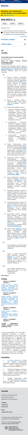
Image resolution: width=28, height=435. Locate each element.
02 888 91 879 (4, 404)
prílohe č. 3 (10, 104)
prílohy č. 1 (10, 195)
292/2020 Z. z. (11, 257)
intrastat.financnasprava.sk (14, 226)
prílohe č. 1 (21, 82)
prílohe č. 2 (10, 88)
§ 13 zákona (14, 103)
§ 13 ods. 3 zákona (13, 237)
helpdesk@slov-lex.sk (6, 412)
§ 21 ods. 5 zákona (14, 174)
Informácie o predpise (8, 39)
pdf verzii (13, 34)
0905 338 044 (4, 406)
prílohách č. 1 (18, 180)
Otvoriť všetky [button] (23, 36)
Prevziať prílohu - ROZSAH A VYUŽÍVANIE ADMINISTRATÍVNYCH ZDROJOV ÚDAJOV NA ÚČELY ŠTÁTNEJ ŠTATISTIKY (9, 314)
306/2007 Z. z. (22, 379)
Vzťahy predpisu (6, 44)
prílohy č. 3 (22, 151)
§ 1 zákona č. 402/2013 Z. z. (15, 360)
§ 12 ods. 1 (17, 67)
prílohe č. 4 (11, 248)
